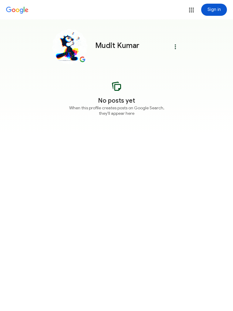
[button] (191, 10)
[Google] (17, 10)
